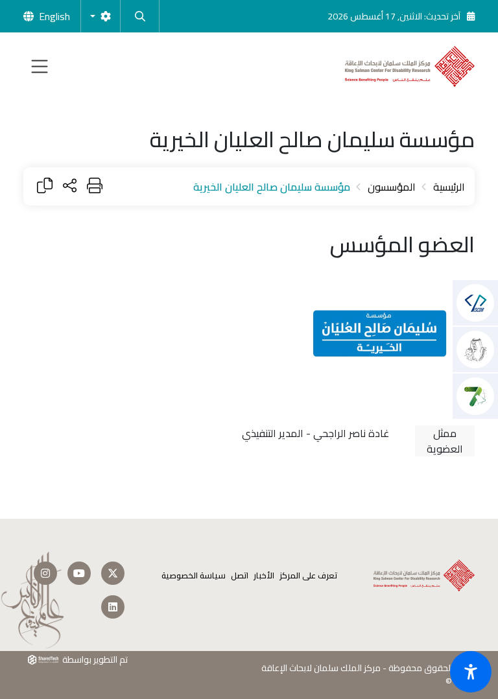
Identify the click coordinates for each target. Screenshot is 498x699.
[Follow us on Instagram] (45, 573)
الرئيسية (449, 186)
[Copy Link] (44, 186)
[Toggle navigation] (39, 66)
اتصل (239, 575)
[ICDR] (475, 396)
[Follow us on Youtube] (79, 573)
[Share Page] (69, 186)
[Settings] (100, 16)
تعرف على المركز (308, 575)
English (54, 16)
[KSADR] (475, 349)
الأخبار (264, 575)
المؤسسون (392, 186)
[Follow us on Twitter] (112, 573)
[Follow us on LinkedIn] (112, 607)
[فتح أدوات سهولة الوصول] (471, 672)
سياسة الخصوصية (193, 575)
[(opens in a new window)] (475, 303)
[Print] (94, 186)
